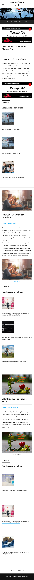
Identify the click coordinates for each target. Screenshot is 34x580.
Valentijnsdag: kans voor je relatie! (14, 400)
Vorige (12, 570)
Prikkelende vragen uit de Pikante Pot (14, 47)
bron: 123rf (17, 281)
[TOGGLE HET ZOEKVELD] (31, 4)
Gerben (4, 55)
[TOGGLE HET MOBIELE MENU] (3, 4)
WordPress (24, 576)
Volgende (20, 570)
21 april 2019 (12, 223)
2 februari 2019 (13, 407)
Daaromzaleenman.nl (17, 4)
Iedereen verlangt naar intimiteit (13, 216)
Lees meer (6, 102)
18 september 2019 (13, 55)
